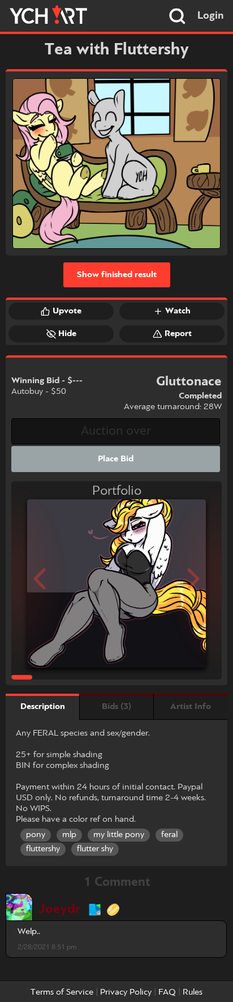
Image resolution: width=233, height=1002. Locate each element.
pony (35, 834)
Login (210, 16)
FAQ (167, 992)
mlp (69, 834)
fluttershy (43, 849)
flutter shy (95, 849)
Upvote (67, 311)
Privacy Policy (126, 992)
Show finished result (117, 274)
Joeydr (59, 909)
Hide (67, 333)
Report (178, 333)
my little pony (118, 834)
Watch (178, 311)
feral (169, 834)
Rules (192, 992)
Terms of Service (62, 992)
